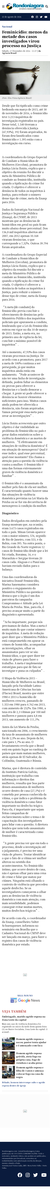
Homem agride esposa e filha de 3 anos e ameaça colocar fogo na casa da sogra (30, 1072)
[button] (3, 6)
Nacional (7, 26)
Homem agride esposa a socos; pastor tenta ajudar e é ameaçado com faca (31, 1042)
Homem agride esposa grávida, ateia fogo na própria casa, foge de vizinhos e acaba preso (29, 1058)
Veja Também (14, 1011)
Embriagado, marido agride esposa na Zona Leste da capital (23, 1018)
